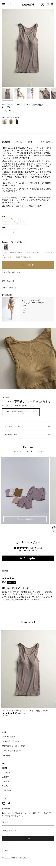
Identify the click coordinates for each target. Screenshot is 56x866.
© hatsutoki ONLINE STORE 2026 (14, 858)
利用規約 (6, 756)
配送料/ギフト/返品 (11, 434)
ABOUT (5, 777)
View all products (25, 519)
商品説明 (6, 142)
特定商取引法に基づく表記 (13, 746)
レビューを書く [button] (28, 558)
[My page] (42, 4)
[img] (8, 578)
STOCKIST (6, 790)
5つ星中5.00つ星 (35, 548)
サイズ (19, 142)
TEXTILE (6, 773)
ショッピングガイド (10, 741)
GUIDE (5, 786)
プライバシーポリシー (11, 751)
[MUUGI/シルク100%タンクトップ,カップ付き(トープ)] (7, 93)
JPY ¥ (6, 850)
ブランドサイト (8, 737)
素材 (30, 142)
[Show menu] (4, 4)
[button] (9, 713)
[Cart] (52, 4)
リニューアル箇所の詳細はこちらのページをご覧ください (21, 412)
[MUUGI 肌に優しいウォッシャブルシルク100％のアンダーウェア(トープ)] (20, 93)
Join (28, 839)
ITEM (4, 768)
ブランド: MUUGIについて (13, 426)
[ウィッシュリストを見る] (47, 4)
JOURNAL (6, 781)
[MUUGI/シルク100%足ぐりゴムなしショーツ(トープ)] (11, 309)
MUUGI (13, 288)
